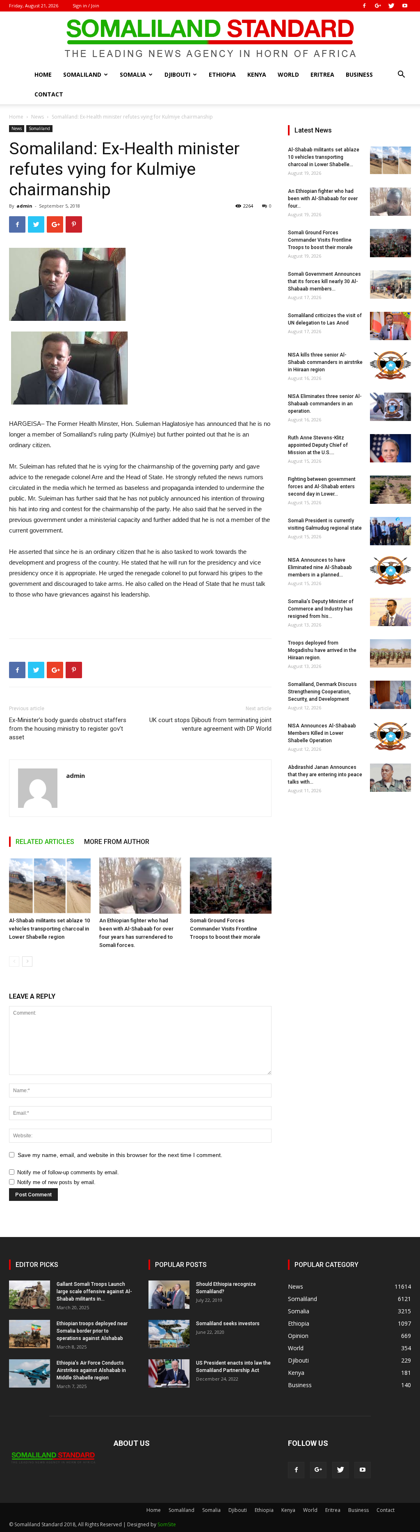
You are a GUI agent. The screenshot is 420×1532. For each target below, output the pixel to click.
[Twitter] (391, 5)
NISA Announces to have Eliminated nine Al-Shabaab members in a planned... (320, 567)
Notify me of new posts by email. (56, 1182)
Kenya (256, 74)
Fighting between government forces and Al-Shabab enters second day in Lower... (322, 486)
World (288, 74)
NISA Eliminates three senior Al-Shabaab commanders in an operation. (325, 403)
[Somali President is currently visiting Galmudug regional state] (390, 531)
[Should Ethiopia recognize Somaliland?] (168, 1294)
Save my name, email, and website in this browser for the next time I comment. (120, 1155)
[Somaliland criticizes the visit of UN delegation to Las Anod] (390, 326)
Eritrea (322, 74)
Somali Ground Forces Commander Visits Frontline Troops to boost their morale (225, 928)
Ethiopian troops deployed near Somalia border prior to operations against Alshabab (92, 1331)
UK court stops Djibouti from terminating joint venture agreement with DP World (210, 724)
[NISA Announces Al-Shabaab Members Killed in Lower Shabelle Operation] (390, 736)
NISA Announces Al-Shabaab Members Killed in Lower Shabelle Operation (322, 733)
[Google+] (378, 5)
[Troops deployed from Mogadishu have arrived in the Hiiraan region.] (390, 653)
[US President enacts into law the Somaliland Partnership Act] (168, 1373)
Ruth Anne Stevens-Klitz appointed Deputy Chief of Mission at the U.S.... (318, 445)
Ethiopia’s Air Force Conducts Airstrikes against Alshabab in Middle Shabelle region (91, 1370)
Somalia (133, 74)
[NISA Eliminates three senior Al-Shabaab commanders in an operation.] (390, 407)
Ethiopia (222, 74)
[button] (401, 75)
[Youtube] (405, 5)
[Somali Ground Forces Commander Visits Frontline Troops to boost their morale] (231, 885)
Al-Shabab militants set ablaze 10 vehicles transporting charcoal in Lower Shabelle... (323, 157)
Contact (48, 94)
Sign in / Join (86, 5)
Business (359, 74)
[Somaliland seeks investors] (168, 1334)
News (37, 116)
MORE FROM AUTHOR (116, 842)
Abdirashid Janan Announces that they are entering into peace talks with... (325, 774)
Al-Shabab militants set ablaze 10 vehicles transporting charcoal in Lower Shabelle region (49, 928)
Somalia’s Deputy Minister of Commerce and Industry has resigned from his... (321, 609)
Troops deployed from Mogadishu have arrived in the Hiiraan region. (322, 650)
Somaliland (82, 74)
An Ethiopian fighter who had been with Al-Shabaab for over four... (323, 198)
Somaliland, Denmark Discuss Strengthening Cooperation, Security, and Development (322, 691)
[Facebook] (364, 5)
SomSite (167, 1524)
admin (24, 206)
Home (43, 74)
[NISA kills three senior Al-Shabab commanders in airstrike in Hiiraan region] (390, 365)
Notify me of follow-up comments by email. (68, 1172)
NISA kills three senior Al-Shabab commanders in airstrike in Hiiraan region (325, 362)
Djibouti (177, 74)
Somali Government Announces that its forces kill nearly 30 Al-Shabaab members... (324, 281)
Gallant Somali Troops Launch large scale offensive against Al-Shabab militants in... (94, 1291)
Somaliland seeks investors (228, 1323)
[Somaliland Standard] (210, 38)
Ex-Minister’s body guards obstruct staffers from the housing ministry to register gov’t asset (67, 728)
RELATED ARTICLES (45, 842)
